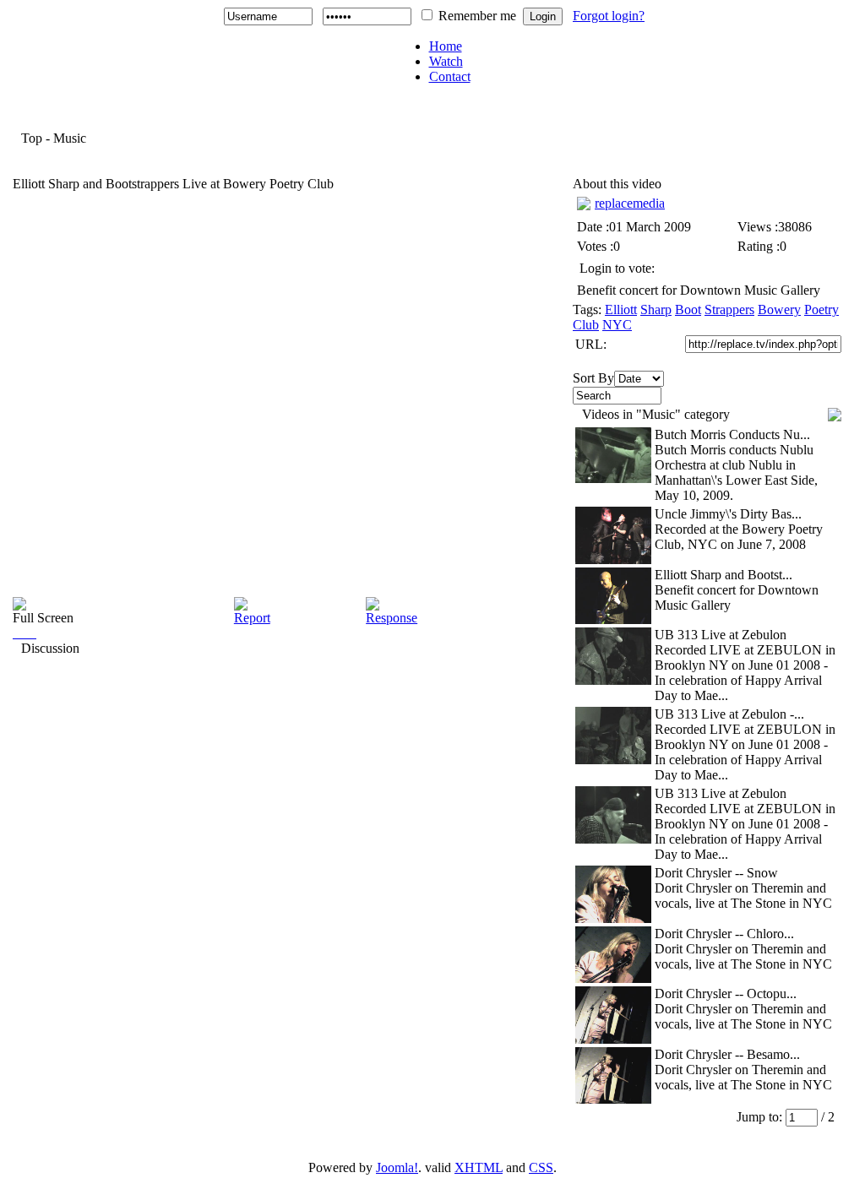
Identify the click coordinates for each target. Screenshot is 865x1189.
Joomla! (397, 1167)
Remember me (477, 15)
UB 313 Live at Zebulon (720, 634)
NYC (617, 325)
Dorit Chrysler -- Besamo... (727, 1054)
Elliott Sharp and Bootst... (723, 574)
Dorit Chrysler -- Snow (716, 873)
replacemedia (630, 203)
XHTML (478, 1167)
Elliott (621, 309)
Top (31, 138)
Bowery (779, 309)
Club (586, 325)
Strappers (729, 309)
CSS (541, 1167)
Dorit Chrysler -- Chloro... (724, 933)
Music (69, 138)
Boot (688, 309)
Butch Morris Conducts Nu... (732, 434)
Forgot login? (609, 15)
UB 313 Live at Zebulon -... (729, 714)
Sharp (656, 309)
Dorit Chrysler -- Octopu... (726, 993)
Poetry (821, 309)
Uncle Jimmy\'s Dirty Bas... (728, 514)
